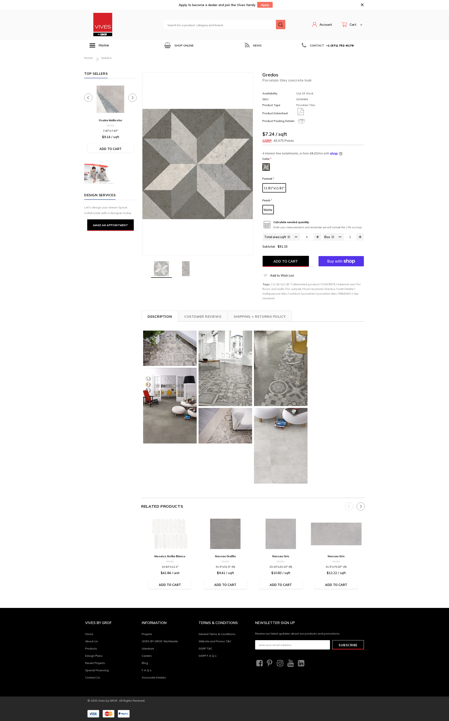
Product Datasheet (275, 113)
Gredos (330, 289)
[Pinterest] (269, 663)
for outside (293, 289)
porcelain (308, 293)
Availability (269, 93)
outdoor (294, 293)
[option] (178, 45)
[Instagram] (279, 663)
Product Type (271, 105)
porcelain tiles (327, 293)
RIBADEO (345, 293)
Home (88, 58)
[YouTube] (290, 663)
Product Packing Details (278, 121)
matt (340, 289)
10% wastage (354, 227)
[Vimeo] (300, 663)
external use (346, 284)
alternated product (306, 284)
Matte (268, 210)
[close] (362, 4)
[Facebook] (259, 663)
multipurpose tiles (274, 293)
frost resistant (313, 289)
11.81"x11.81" (274, 188)
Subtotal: (268, 246)
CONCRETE (328, 284)
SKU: (265, 99)
